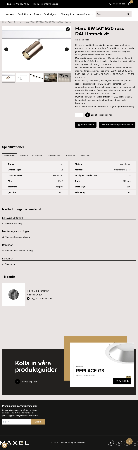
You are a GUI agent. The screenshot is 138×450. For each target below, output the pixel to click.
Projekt (38, 14)
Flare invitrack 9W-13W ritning (19, 250)
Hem (4, 22)
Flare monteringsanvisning (17, 237)
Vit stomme (24, 22)
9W (32, 22)
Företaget (66, 14)
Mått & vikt (84, 155)
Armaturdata (9, 155)
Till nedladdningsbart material (117, 124)
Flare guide (10, 264)
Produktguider (51, 14)
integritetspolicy (30, 415)
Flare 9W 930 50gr (14, 223)
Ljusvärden (70, 155)
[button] (47, 298)
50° (37, 22)
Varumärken (83, 14)
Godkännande (53, 155)
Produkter (23, 14)
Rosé (16, 22)
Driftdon (24, 155)
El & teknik (37, 155)
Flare (10, 22)
